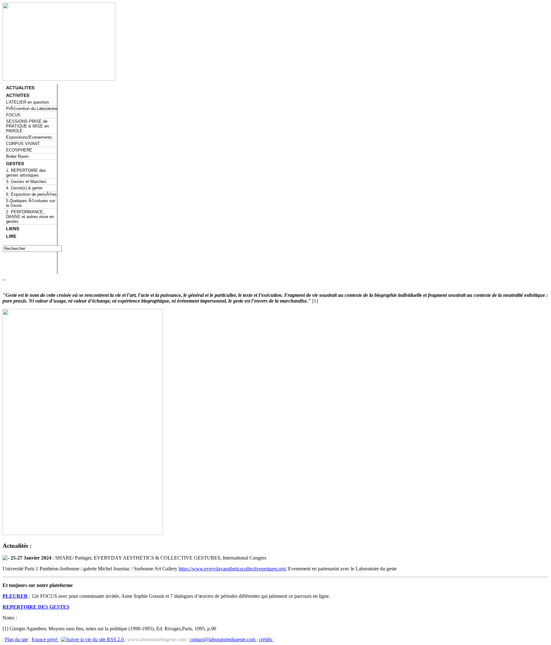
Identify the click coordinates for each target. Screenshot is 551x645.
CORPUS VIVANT (23, 143)
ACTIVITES (17, 95)
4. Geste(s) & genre (24, 188)
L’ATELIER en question (27, 102)
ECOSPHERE (19, 150)
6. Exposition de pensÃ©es (31, 194)
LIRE (11, 236)
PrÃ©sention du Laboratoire (31, 108)
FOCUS (13, 115)
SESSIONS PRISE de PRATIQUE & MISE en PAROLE (27, 126)
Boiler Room (17, 156)
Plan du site (16, 639)
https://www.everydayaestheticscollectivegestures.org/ (233, 568)
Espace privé (45, 639)
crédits (266, 639)
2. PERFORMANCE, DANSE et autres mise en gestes (30, 216)
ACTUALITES (20, 87)
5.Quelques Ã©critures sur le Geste (30, 203)
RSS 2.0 (115, 639)
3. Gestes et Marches (26, 181)
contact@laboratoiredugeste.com (223, 639)
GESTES (15, 163)
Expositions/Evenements (29, 137)
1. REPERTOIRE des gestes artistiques (26, 173)
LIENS (12, 228)
